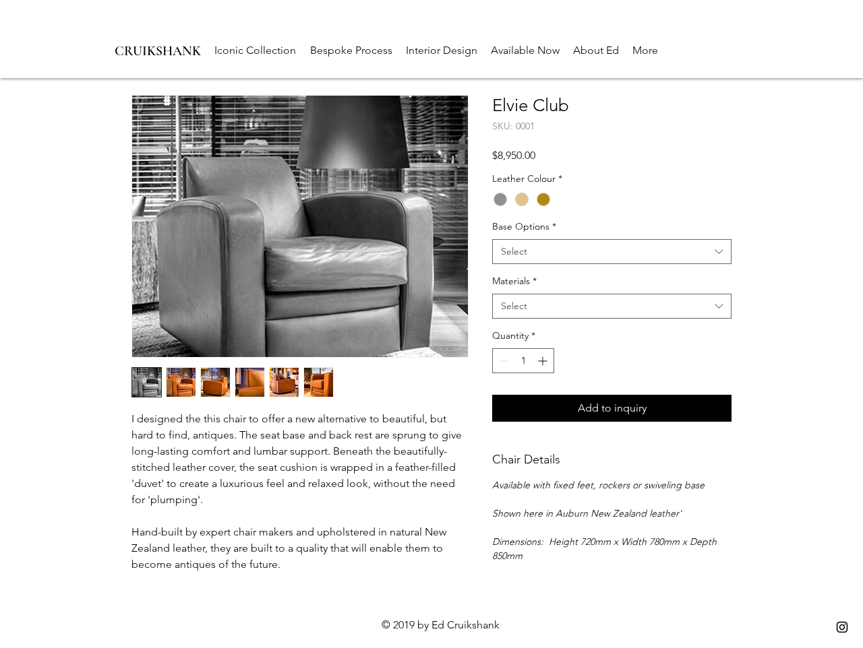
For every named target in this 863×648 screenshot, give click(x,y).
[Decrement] (502, 360)
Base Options (524, 226)
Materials (514, 281)
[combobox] (612, 252)
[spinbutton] (523, 360)
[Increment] (543, 360)
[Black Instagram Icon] (842, 627)
